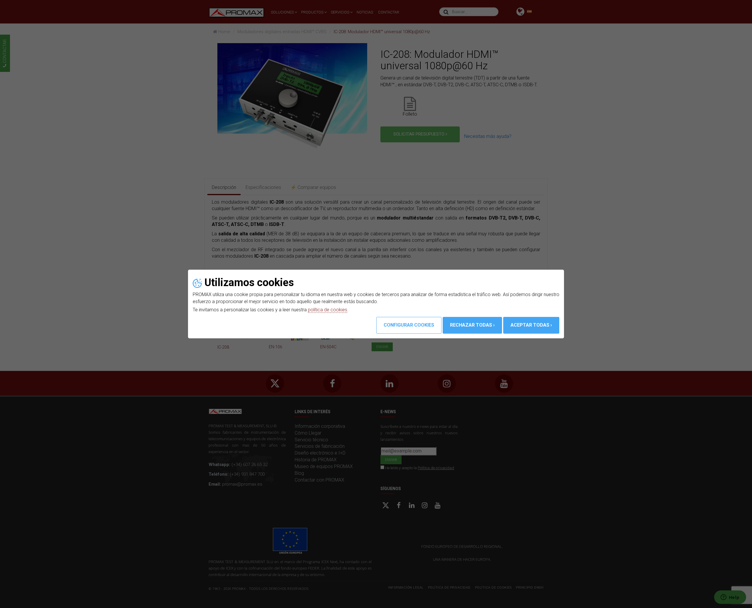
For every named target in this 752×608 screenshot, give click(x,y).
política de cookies (327, 310)
